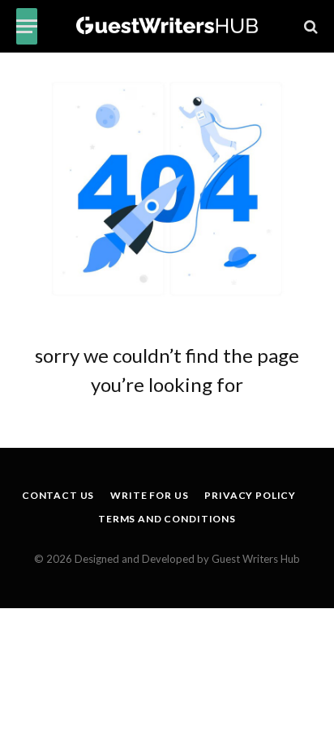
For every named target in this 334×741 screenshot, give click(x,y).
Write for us (149, 495)
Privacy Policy (250, 495)
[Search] (309, 26)
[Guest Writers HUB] (167, 26)
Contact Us (58, 495)
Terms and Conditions (167, 519)
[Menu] (26, 26)
